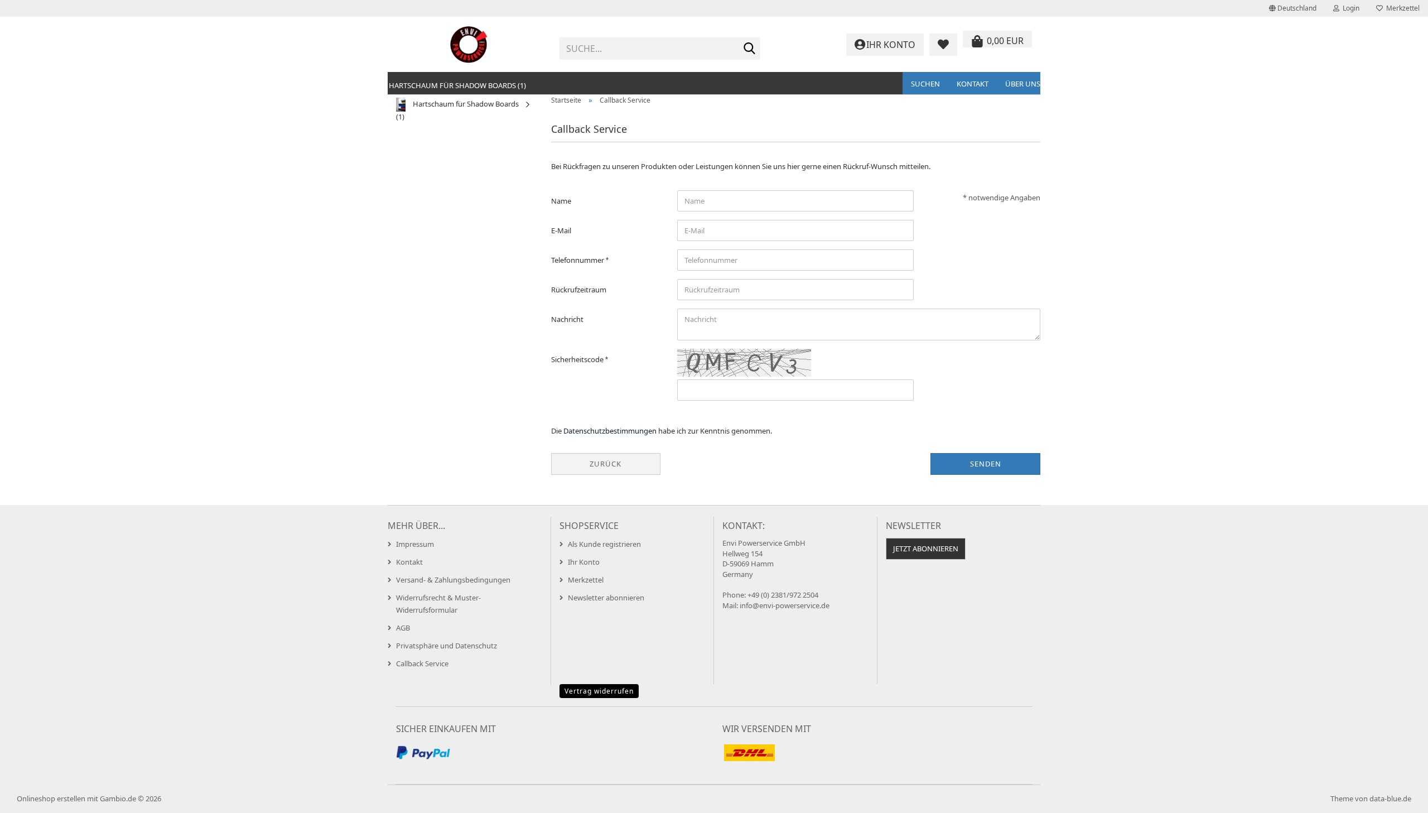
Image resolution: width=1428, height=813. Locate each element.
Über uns (1022, 84)
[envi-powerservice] (469, 44)
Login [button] (1349, 8)
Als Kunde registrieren (604, 544)
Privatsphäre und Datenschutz (446, 646)
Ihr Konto (584, 562)
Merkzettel (1401, 8)
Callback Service (422, 663)
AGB (403, 628)
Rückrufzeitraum (578, 290)
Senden (985, 464)
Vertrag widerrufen (599, 691)
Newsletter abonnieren (606, 598)
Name (561, 201)
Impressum (415, 544)
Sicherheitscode (578, 359)
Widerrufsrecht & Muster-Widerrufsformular (438, 604)
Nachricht (567, 319)
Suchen (925, 84)
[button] (1293, 8)
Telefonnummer (578, 260)
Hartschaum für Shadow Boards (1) (457, 85)
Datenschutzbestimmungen (610, 431)
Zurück (605, 464)
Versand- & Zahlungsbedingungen (453, 580)
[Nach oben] (1397, 796)
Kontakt (972, 84)
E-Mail (561, 230)
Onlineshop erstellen (51, 798)
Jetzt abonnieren (925, 548)
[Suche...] (749, 49)
